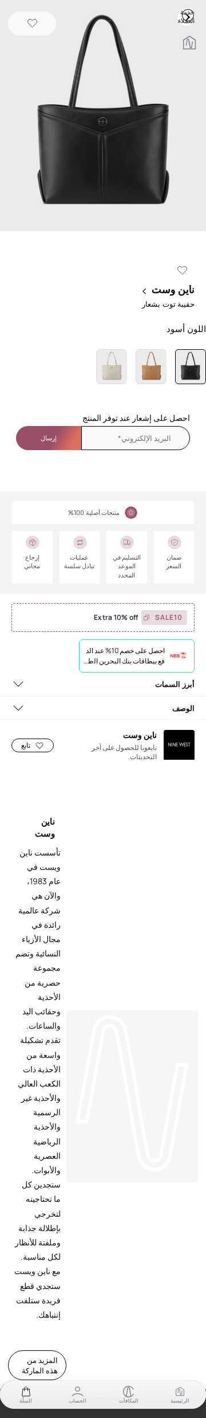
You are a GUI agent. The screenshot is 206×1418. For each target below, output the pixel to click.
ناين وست (173, 289)
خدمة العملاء (188, 15)
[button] (103, 116)
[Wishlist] (32, 24)
